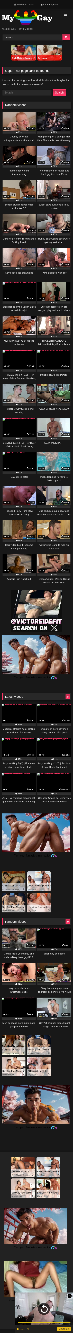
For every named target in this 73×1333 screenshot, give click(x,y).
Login (41, 4)
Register (53, 4)
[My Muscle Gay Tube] (30, 18)
